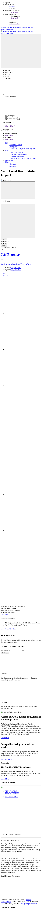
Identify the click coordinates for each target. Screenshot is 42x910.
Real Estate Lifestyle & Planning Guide (22, 147)
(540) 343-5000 (15, 268)
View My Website (26, 262)
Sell (6, 148)
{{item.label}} (14, 12)
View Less (12, 627)
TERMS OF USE (11, 789)
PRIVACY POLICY (12, 791)
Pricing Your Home (16, 150)
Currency (12, 162)
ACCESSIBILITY (11, 795)
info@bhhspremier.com (29, 902)
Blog (7, 160)
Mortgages (13, 145)
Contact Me (9, 158)
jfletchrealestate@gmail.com (10, 262)
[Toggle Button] (21, 49)
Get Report (5, 651)
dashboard (12, 6)
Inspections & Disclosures (18, 152)
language (12, 164)
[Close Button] (18, 210)
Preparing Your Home (16, 154)
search (4, 243)
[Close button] (18, 188)
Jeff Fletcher (10, 253)
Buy (6, 141)
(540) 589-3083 (15, 266)
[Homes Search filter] (18, 227)
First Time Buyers (15, 143)
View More (5, 627)
